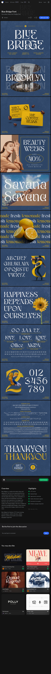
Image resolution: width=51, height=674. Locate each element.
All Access (14, 2)
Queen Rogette (5, 589)
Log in (45, 2)
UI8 (29, 613)
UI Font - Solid (30, 611)
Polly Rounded (5, 611)
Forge (23, 2)
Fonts (10, 568)
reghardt (6, 613)
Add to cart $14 (44, 17)
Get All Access (43, 479)
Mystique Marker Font (31, 589)
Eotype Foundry (32, 568)
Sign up (40, 2)
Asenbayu (6, 17)
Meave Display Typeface (32, 566)
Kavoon (5, 568)
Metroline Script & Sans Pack (8, 566)
